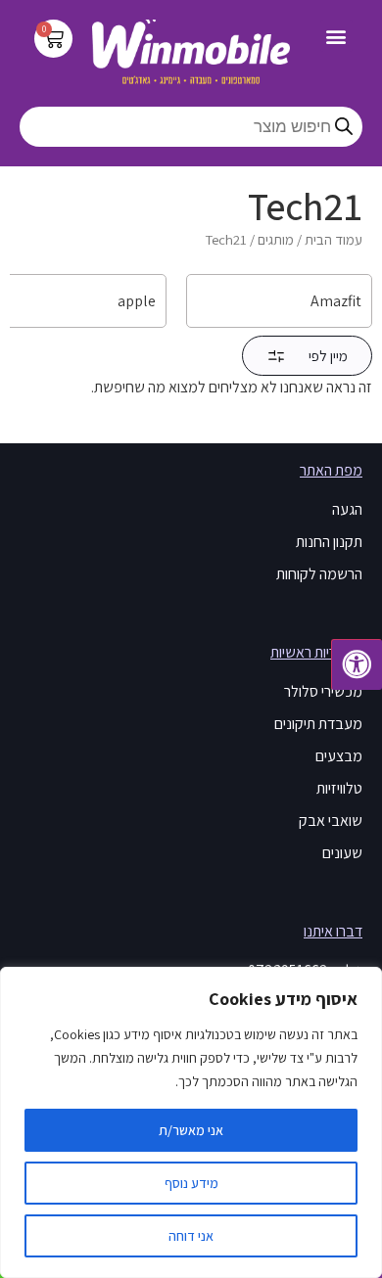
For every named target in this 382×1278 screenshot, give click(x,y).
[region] (191, 1122)
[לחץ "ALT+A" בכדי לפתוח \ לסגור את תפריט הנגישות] (356, 664)
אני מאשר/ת (191, 1130)
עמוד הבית (333, 239)
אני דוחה (191, 1236)
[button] (336, 36)
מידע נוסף (191, 1183)
